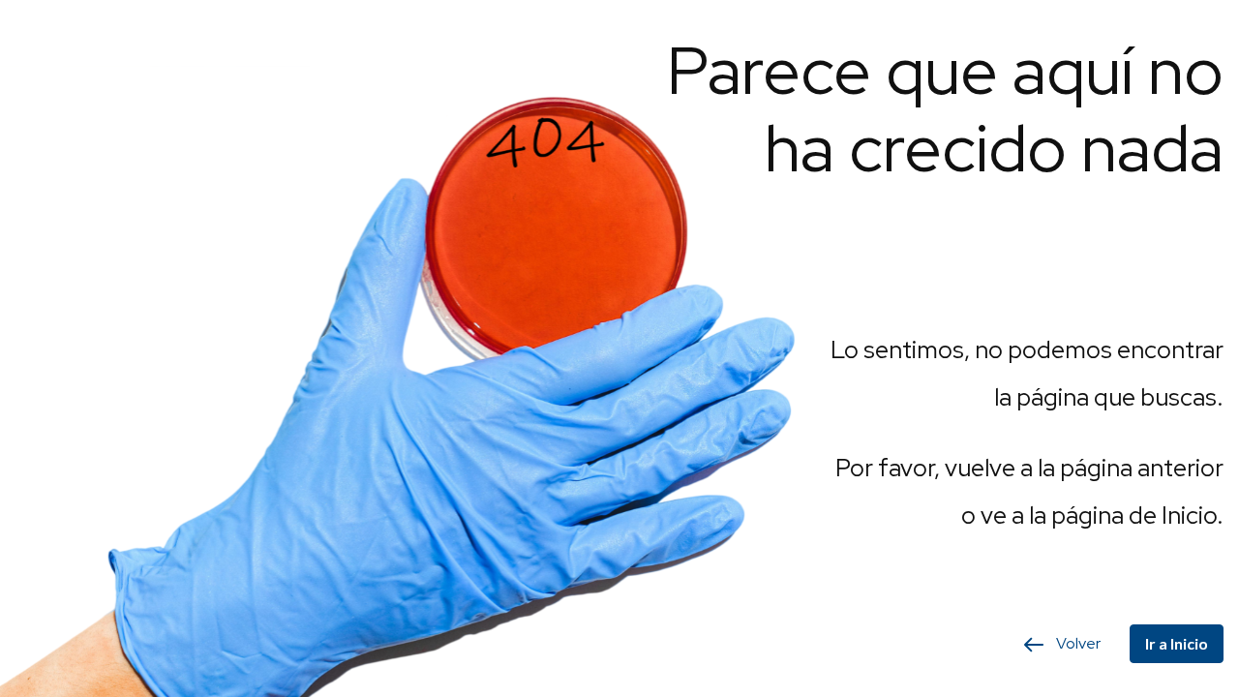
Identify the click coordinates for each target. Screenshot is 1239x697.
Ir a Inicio (1176, 643)
